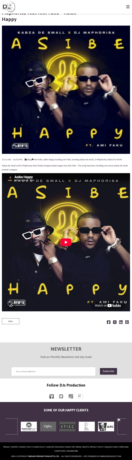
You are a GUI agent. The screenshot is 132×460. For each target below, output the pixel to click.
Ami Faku (38, 159)
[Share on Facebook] (109, 323)
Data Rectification (55, 447)
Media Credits (82, 447)
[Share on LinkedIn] (121, 323)
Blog (30, 159)
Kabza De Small (115, 159)
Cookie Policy (38, 447)
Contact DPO (25, 447)
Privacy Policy (97, 447)
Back (11, 321)
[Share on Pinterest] (127, 323)
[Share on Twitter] (115, 323)
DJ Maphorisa (100, 159)
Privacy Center (10, 447)
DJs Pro (19, 159)
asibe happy (48, 159)
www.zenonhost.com (110, 456)
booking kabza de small (83, 159)
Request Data (111, 447)
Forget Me (70, 447)
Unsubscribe (72, 451)
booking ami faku (63, 159)
